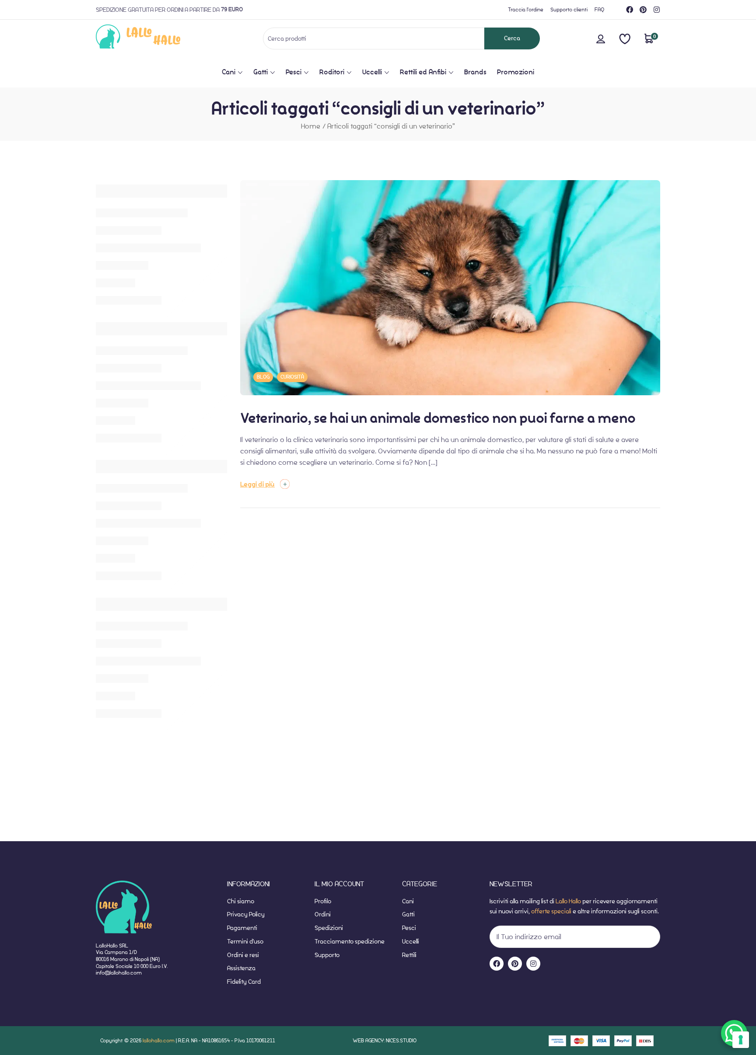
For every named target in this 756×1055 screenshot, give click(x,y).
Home (310, 126)
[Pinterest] (643, 9)
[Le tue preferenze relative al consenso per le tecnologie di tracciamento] (740, 1039)
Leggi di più (257, 484)
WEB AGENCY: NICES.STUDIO (384, 1040)
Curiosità (292, 376)
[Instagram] (656, 9)
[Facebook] (629, 9)
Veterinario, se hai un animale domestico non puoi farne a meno (438, 418)
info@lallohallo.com (119, 972)
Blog (263, 376)
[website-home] (152, 38)
